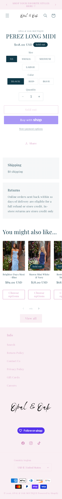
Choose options (13, 294)
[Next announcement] (55, 5)
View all (31, 318)
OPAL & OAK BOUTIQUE (24, 493)
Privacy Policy (15, 369)
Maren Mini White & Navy (39, 276)
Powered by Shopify (48, 493)
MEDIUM (47, 59)
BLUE (48, 82)
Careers (12, 385)
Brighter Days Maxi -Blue (14, 276)
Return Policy (15, 352)
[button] (7, 16)
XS (13, 59)
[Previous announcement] (6, 5)
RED (33, 82)
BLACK (17, 82)
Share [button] (33, 143)
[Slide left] (23, 308)
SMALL (28, 59)
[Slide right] (39, 308)
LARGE (32, 67)
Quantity (31, 89)
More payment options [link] (31, 128)
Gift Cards (13, 377)
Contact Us (13, 361)
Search (11, 344)
